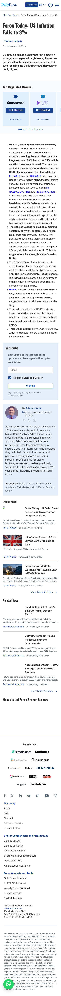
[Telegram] (28, 795)
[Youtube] (47, 795)
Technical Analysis (13, 626)
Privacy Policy (12, 828)
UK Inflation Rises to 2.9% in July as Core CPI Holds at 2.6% (41, 541)
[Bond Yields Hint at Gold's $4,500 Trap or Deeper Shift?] (12, 607)
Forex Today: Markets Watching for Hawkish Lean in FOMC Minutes (41, 569)
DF (4, 15)
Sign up (30, 385)
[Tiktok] (38, 796)
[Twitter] (29, 420)
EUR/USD (14, 176)
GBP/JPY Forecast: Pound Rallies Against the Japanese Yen (40, 639)
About (7, 808)
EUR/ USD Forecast (15, 883)
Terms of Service (14, 823)
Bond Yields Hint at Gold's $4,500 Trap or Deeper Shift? (40, 610)
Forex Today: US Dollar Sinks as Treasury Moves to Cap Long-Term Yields (41, 512)
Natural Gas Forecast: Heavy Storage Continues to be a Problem (41, 668)
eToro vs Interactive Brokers (20, 855)
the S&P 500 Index (46, 191)
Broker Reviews (13, 893)
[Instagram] (55, 795)
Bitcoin (13, 289)
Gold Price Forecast (15, 878)
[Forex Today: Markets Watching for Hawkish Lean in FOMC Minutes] (12, 574)
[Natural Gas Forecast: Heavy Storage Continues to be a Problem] (12, 664)
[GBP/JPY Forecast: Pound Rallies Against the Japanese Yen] (12, 635)
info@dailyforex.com (13, 908)
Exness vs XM (12, 840)
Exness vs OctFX (13, 845)
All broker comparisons (17, 865)
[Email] (34, 420)
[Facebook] (4, 795)
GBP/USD (35, 176)
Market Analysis (13, 898)
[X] (12, 795)
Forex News (12, 15)
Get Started (16, 110)
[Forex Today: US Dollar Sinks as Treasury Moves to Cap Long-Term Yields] (12, 508)
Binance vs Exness (14, 850)
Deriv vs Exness (13, 860)
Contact (8, 818)
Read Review (16, 119)
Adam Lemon (33, 408)
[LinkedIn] (24, 420)
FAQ (6, 813)
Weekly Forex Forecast (17, 888)
